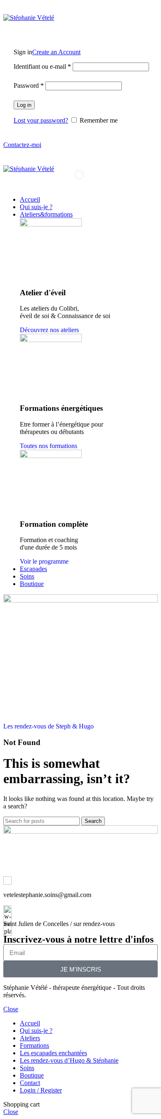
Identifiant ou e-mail (42, 66)
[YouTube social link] (17, 8)
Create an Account (56, 51)
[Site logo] (28, 17)
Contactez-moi (22, 144)
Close (10, 1009)
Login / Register (41, 1090)
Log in (24, 105)
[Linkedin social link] (27, 8)
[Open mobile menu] (80, 157)
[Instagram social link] (8, 8)
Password (29, 85)
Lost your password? (41, 120)
